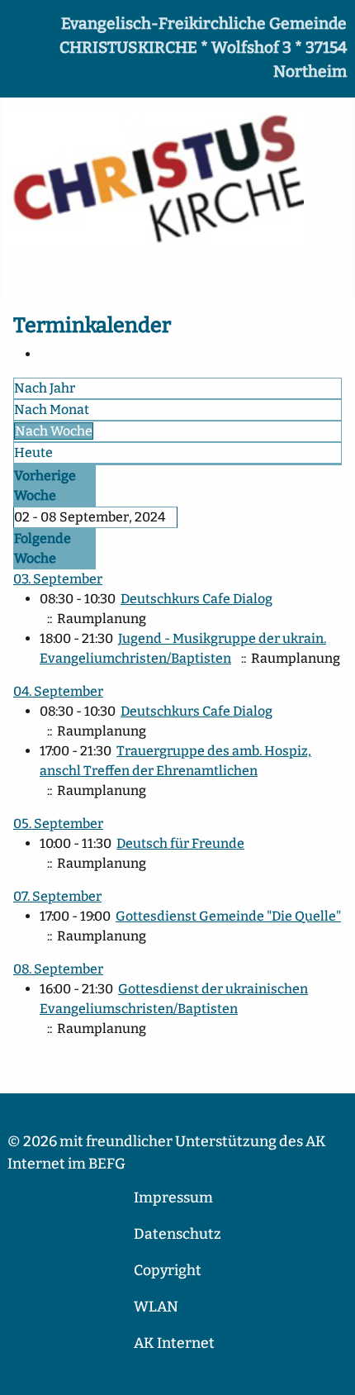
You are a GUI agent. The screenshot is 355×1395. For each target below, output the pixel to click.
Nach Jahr (44, 388)
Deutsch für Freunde (180, 843)
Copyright (167, 1270)
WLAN (156, 1307)
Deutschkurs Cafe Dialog (196, 599)
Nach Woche (53, 431)
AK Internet (174, 1343)
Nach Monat (51, 409)
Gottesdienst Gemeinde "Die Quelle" (228, 916)
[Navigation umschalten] (17, 283)
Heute (33, 452)
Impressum (173, 1198)
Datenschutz (177, 1234)
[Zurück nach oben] (334, 1374)
